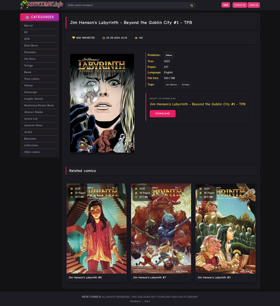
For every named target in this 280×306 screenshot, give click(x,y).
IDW (27, 38)
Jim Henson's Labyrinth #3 (214, 277)
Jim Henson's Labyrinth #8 (85, 277)
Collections (31, 145)
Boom (27, 72)
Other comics (32, 151)
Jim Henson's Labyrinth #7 (149, 277)
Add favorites (85, 37)
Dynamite (30, 52)
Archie (28, 132)
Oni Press (30, 58)
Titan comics (32, 78)
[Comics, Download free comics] (42, 6)
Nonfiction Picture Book (39, 105)
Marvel (28, 25)
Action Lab (31, 118)
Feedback (135, 301)
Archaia (185, 84)
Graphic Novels (33, 98)
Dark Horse (31, 45)
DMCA (147, 301)
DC (26, 32)
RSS (225, 5)
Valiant (28, 85)
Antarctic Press (33, 125)
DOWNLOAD (162, 113)
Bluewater (30, 138)
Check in (239, 5)
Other (169, 55)
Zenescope (30, 92)
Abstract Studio (33, 112)
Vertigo (28, 65)
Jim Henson (171, 84)
